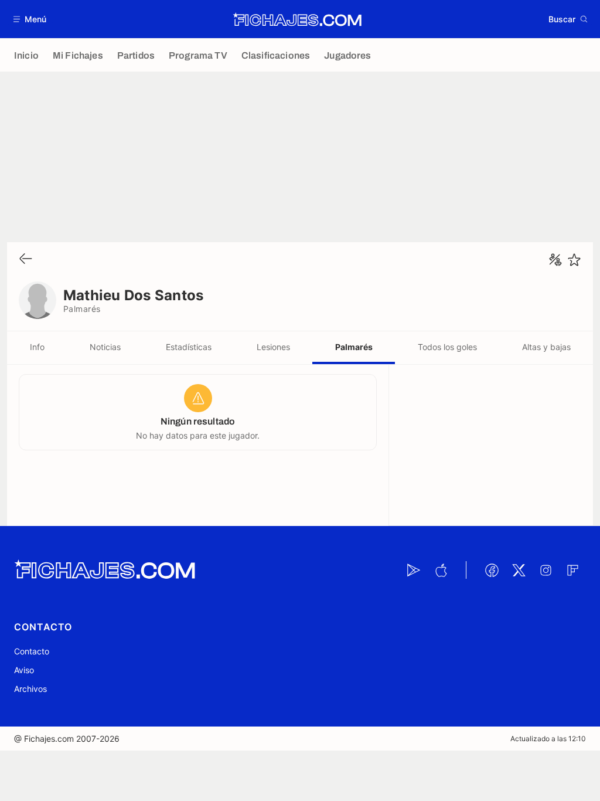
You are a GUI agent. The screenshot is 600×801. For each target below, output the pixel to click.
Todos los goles (447, 347)
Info (37, 347)
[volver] (26, 259)
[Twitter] (518, 570)
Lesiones (273, 347)
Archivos (30, 689)
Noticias (105, 347)
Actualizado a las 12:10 (548, 738)
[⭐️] (574, 260)
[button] (30, 19)
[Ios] (440, 570)
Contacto (31, 651)
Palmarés (354, 347)
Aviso (24, 670)
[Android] (413, 570)
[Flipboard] (572, 570)
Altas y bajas (546, 347)
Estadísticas (189, 347)
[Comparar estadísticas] (555, 260)
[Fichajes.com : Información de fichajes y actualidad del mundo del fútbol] (297, 19)
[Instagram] (545, 570)
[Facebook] (491, 570)
